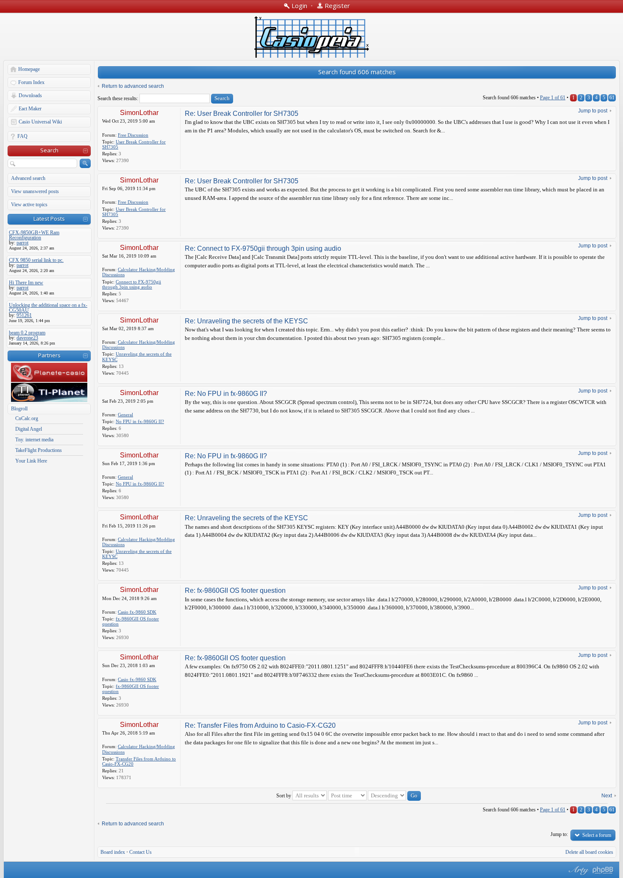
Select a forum (596, 835)
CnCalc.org (26, 418)
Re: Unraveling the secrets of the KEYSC (246, 321)
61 (612, 98)
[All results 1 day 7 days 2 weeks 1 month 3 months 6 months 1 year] (309, 796)
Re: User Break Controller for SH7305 (241, 113)
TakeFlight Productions (38, 450)
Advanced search (28, 178)
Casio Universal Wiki (40, 122)
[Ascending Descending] (394, 796)
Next (606, 795)
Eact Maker (30, 109)
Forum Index (31, 82)
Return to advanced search (133, 86)
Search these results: (118, 98)
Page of (552, 98)
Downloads (30, 95)
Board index (112, 852)
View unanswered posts (35, 191)
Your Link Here (31, 461)
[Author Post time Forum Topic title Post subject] (347, 796)
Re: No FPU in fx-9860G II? (226, 393)
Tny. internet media (34, 440)
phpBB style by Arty (577, 870)
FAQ (22, 136)
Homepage (29, 69)
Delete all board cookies (589, 852)
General (125, 414)
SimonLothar (139, 112)
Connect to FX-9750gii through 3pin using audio (131, 284)
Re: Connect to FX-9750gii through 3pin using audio (263, 248)
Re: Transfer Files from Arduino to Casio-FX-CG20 (260, 725)
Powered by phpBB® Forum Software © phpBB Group (603, 870)
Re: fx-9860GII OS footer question (235, 590)
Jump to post (592, 111)
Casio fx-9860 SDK (137, 611)
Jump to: (559, 834)
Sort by (283, 796)
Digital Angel (28, 429)
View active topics (29, 205)
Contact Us (140, 852)
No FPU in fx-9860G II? (140, 421)
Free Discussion (133, 134)
